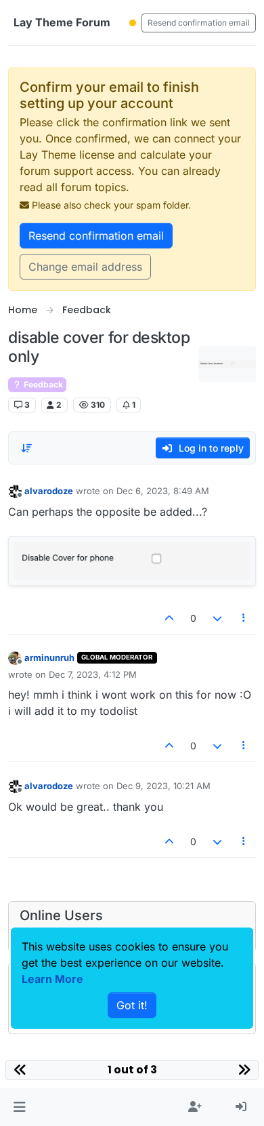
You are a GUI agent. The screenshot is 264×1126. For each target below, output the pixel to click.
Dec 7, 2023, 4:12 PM (93, 674)
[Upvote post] (170, 618)
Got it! (132, 1005)
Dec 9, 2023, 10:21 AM (163, 785)
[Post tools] (244, 618)
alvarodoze (48, 490)
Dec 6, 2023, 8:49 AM (162, 490)
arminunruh (49, 657)
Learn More (52, 979)
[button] (19, 1107)
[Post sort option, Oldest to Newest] (26, 448)
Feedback (42, 384)
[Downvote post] (217, 618)
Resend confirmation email (199, 23)
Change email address (85, 266)
